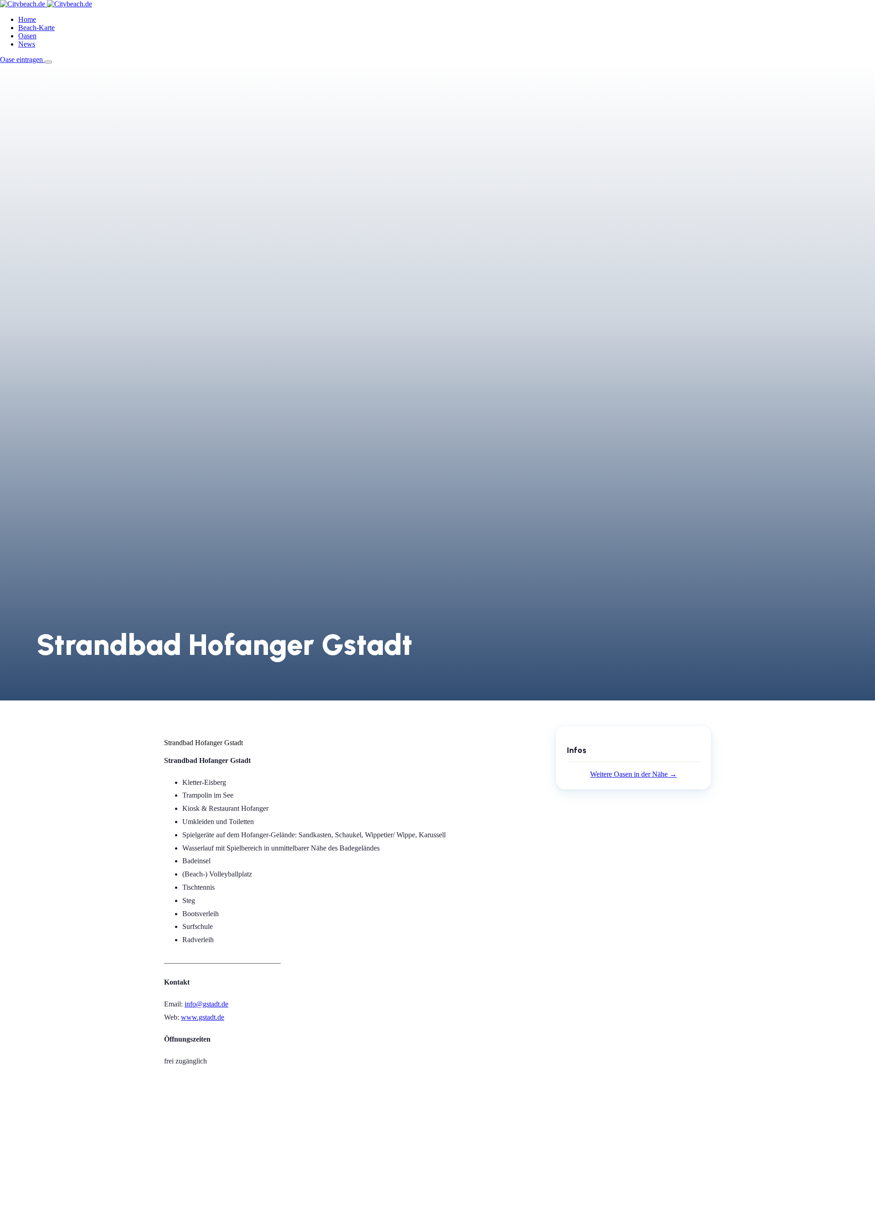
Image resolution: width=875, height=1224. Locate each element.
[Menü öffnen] (48, 62)
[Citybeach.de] (46, 4)
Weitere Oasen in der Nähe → (633, 774)
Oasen (27, 36)
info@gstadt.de (206, 1004)
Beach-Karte (36, 27)
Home (27, 19)
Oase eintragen (22, 59)
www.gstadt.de (202, 1017)
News (26, 44)
